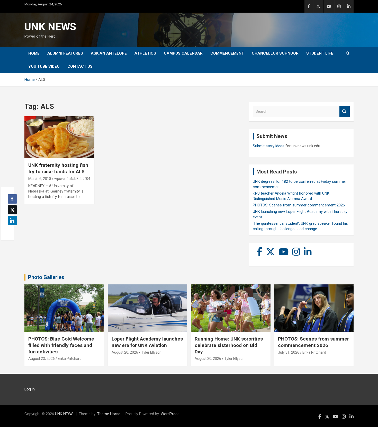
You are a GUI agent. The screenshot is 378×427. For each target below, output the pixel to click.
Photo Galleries (46, 277)
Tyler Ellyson (151, 352)
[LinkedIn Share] (12, 220)
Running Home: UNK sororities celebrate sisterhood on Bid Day (229, 345)
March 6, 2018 (39, 179)
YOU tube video (44, 66)
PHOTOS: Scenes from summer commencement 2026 (299, 205)
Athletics (145, 53)
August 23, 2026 (41, 358)
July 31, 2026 (288, 352)
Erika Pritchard (70, 358)
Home (34, 53)
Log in (29, 389)
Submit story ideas (268, 146)
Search (344, 111)
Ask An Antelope (109, 53)
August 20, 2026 (125, 352)
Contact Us (80, 66)
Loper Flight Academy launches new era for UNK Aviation (147, 342)
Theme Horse (108, 414)
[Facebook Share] (12, 199)
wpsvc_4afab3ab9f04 (72, 179)
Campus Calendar (183, 53)
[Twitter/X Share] (12, 209)
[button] (11, 231)
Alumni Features (65, 53)
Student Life (319, 53)
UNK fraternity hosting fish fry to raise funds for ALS (58, 168)
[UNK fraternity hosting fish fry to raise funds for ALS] (59, 137)
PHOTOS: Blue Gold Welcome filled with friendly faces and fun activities (61, 345)
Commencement (227, 53)
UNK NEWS (50, 27)
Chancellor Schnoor (275, 53)
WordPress (170, 414)
